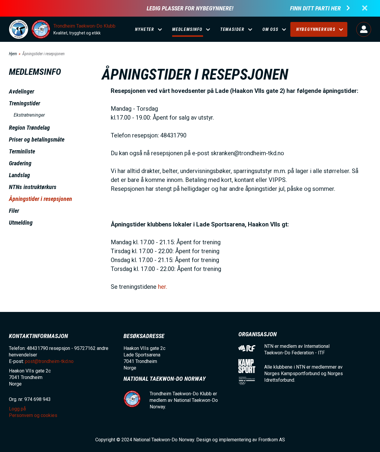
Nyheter (144, 29)
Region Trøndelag (29, 127)
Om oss (270, 29)
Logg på (363, 29)
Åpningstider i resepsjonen (40, 198)
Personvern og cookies (33, 415)
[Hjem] (18, 29)
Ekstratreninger (29, 115)
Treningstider (24, 103)
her (162, 286)
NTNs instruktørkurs (32, 187)
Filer (14, 210)
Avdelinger (21, 91)
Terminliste (22, 151)
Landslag (19, 175)
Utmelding (21, 222)
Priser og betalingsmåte (36, 139)
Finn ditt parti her (315, 8)
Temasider (232, 29)
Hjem (13, 53)
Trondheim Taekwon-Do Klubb (84, 26)
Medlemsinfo (187, 29)
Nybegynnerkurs (315, 29)
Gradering (20, 163)
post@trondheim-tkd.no (49, 361)
